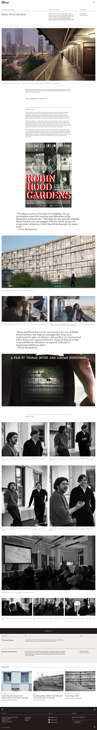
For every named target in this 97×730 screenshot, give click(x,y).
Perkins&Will (33, 98)
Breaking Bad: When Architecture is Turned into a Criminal (48, 697)
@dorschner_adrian (84, 652)
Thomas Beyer (83, 13)
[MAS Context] (5, 2)
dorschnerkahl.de (84, 651)
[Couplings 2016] (80, 681)
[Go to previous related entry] (2, 709)
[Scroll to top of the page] (94, 727)
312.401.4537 (5, 720)
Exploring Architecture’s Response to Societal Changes (15, 697)
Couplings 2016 (72, 696)
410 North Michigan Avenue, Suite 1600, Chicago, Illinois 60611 (61, 18)
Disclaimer (27, 718)
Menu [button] (94, 2)
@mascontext (54, 717)
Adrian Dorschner (84, 15)
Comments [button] (47, 631)
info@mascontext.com (7, 721)
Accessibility (28, 717)
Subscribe (77, 722)
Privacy (27, 720)
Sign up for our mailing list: (78, 717)
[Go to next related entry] (94, 709)
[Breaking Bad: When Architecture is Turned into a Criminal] (48, 681)
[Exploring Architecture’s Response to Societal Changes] (17, 681)
